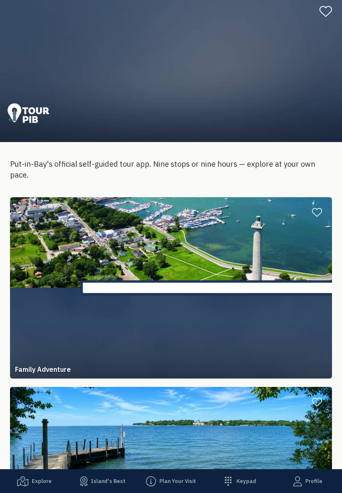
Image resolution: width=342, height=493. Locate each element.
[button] (171, 288)
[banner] (171, 71)
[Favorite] (329, 11)
